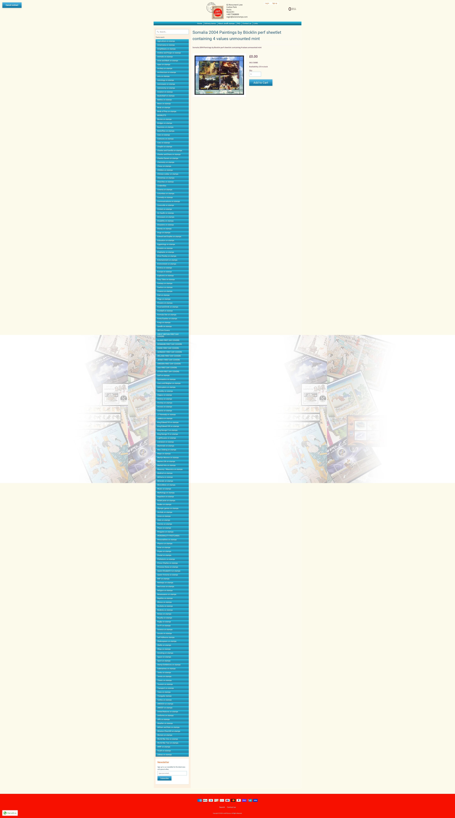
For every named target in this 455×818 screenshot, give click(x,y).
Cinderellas (161, 186)
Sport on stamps (164, 661)
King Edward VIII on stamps (168, 426)
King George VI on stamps (167, 434)
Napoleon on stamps (165, 497)
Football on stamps (165, 311)
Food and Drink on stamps (167, 307)
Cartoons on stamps (165, 139)
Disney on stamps (164, 229)
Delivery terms (210, 23)
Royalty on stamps (164, 618)
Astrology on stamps (165, 80)
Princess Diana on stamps (167, 567)
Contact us (247, 23)
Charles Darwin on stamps (167, 158)
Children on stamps (165, 170)
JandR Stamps (227, 813)
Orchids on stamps (164, 512)
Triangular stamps (164, 696)
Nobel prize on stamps (166, 500)
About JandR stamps (226, 23)
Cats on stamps (163, 143)
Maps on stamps (164, 454)
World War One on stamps (167, 739)
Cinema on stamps (164, 190)
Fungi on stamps (164, 322)
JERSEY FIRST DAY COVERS (168, 360)
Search (222, 807)
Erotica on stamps (164, 268)
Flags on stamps (164, 299)
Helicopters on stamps (166, 387)
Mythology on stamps (166, 493)
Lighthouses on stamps (166, 438)
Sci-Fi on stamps (164, 626)
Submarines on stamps (166, 669)
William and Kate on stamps (168, 727)
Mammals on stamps (165, 446)
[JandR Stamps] (215, 11)
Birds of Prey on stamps (166, 111)
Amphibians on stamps (166, 49)
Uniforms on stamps (165, 715)
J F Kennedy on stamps (166, 415)
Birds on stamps (163, 107)
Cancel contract (12, 5)
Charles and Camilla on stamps (169, 150)
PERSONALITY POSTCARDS (168, 536)
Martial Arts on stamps (166, 465)
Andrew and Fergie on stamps (169, 53)
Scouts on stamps (164, 633)
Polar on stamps (163, 547)
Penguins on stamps (165, 532)
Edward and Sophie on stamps (169, 236)
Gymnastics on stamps (166, 379)
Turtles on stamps (164, 700)
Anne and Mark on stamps (167, 61)
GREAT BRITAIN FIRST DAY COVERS (168, 335)
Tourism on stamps (165, 684)
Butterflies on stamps (165, 131)
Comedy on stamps (165, 197)
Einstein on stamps (165, 248)
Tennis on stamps (164, 676)
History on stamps (164, 399)
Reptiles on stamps (165, 598)
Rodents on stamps (165, 610)
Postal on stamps (164, 555)
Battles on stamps (164, 100)
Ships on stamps (164, 649)
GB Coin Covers (163, 330)
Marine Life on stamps (166, 461)
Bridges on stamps (164, 123)
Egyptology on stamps (166, 244)
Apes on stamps (163, 64)
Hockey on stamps (164, 403)
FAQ (238, 23)
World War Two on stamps (167, 743)
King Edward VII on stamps (168, 422)
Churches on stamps (165, 182)
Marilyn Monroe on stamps (168, 457)
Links (256, 23)
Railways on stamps (165, 583)
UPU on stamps (163, 719)
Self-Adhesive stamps (166, 637)
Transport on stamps (165, 688)
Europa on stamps (164, 272)
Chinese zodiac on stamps (167, 174)
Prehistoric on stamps (166, 559)
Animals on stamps (165, 57)
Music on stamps (164, 489)
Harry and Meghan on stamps (169, 383)
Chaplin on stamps (164, 147)
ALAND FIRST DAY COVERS (168, 340)
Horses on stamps (164, 407)
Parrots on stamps (164, 524)
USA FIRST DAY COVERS (167, 368)
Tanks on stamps (164, 672)
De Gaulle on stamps (165, 213)
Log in (267, 3)
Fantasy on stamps (164, 283)
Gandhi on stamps (164, 326)
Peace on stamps (164, 528)
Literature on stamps (165, 442)
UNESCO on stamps (165, 704)
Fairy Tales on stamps (166, 279)
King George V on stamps (167, 430)
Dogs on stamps (163, 233)
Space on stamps (164, 657)
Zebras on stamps (164, 755)
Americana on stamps (166, 45)
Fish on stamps (163, 295)
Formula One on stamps (166, 315)
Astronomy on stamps (166, 88)
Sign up (274, 3)
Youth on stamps (164, 751)
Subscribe (164, 778)
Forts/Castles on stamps (167, 319)
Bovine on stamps (164, 119)
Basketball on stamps (166, 96)
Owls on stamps (163, 520)
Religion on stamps (165, 590)
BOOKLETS (161, 115)
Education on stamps (165, 240)
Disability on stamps (165, 221)
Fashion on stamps (165, 287)
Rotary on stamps (164, 614)
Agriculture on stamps (166, 41)
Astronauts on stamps (166, 84)
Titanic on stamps (164, 680)
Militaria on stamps (165, 477)
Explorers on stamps (165, 276)
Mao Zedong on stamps (166, 450)
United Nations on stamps (167, 712)
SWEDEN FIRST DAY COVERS (169, 364)
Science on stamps (165, 629)
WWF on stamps (163, 747)
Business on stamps (165, 127)
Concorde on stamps (165, 205)
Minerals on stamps (165, 481)
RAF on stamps (163, 579)
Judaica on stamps (164, 418)
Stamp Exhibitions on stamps (169, 665)
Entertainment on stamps (167, 260)
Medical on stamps (165, 473)
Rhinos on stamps (164, 602)
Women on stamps (164, 735)
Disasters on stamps (165, 225)
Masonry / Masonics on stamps (170, 469)
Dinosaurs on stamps (165, 217)
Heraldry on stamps (165, 391)
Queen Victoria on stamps (167, 575)
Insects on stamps (164, 411)
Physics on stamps (164, 543)
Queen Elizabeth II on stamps (168, 571)
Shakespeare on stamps (166, 641)
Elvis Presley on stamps (166, 256)
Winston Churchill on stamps (168, 731)
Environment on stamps (166, 264)
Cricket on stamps (164, 209)
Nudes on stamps (164, 504)
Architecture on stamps (166, 72)
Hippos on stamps (164, 395)
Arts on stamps (163, 76)
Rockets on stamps (165, 606)
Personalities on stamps (167, 540)
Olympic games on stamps (167, 508)
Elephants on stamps (165, 252)
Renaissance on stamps (166, 594)
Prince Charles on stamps (167, 563)
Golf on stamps (163, 375)
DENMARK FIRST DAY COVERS (169, 344)
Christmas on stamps (165, 178)
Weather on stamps (165, 723)
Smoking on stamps (165, 653)
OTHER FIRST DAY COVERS (168, 372)
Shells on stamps (164, 645)
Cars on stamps (163, 135)
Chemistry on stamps (165, 162)
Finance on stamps (164, 291)
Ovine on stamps (164, 516)
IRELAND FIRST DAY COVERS (169, 356)
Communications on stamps (168, 201)
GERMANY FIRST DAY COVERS (169, 352)
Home (199, 23)
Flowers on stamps (165, 303)
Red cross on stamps (165, 586)
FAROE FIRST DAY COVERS (168, 348)
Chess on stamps (164, 166)
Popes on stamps (164, 551)
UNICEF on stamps (164, 708)
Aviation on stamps (165, 92)
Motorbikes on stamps (166, 485)
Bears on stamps (164, 104)
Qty (250, 70)
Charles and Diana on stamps (169, 154)
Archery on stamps (164, 68)
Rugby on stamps (164, 622)
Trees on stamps (164, 692)
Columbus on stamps (165, 193)
